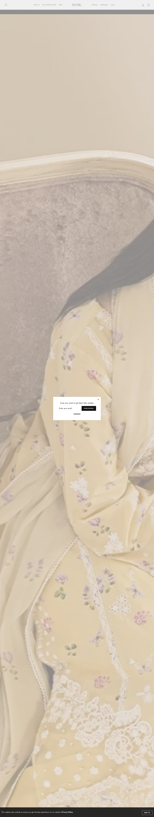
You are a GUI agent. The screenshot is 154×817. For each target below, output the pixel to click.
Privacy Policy (67, 812)
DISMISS (77, 414)
